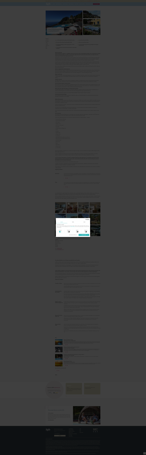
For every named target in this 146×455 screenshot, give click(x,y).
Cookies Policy (72, 226)
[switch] (69, 231)
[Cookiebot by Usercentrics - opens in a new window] (86, 219)
